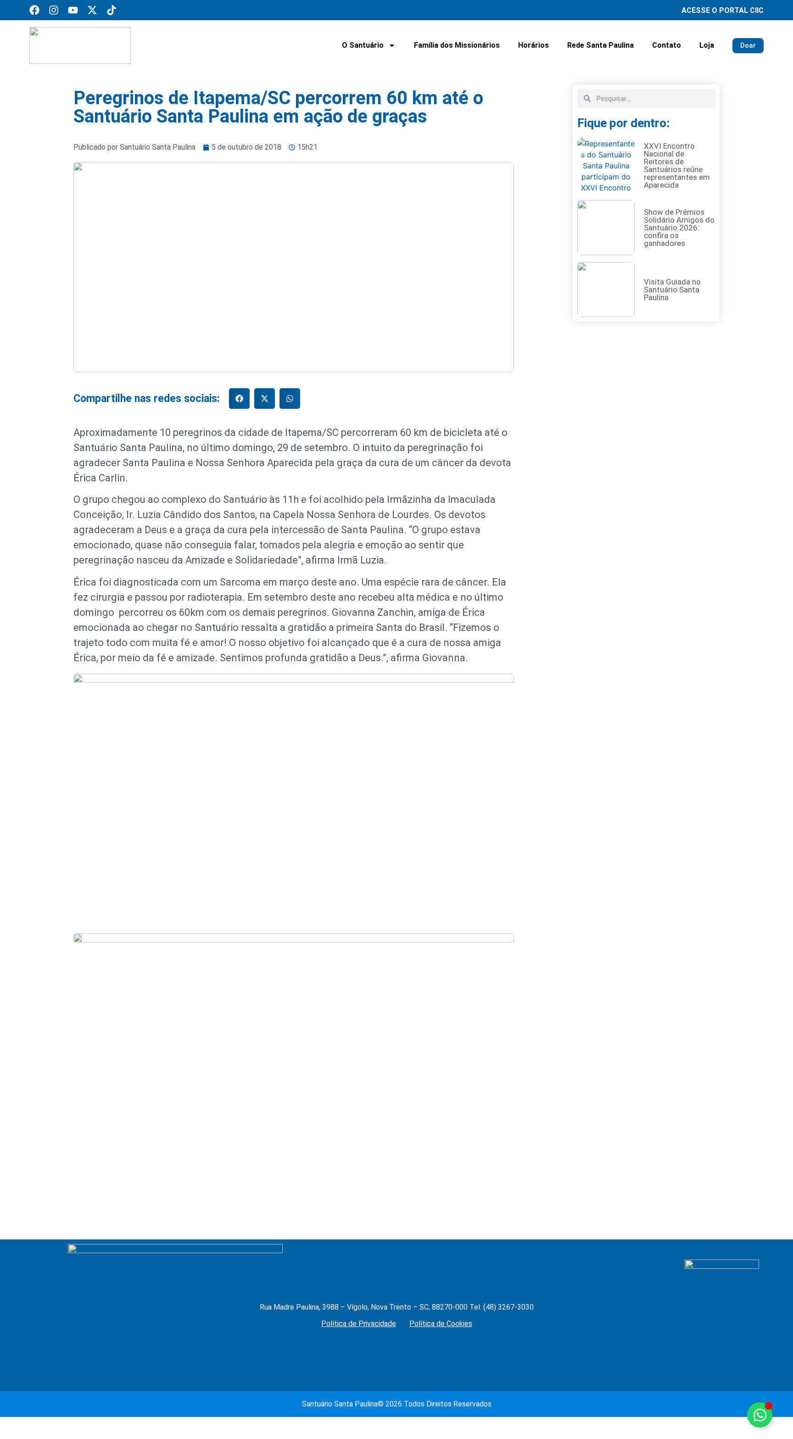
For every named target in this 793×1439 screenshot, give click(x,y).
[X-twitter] (92, 10)
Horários (533, 45)
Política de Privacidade (358, 1323)
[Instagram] (54, 10)
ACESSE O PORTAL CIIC (722, 10)
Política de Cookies (440, 1323)
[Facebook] (34, 10)
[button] (239, 398)
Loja (706, 45)
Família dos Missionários (457, 45)
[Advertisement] (646, 590)
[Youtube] (73, 10)
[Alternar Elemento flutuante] (759, 1415)
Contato (666, 45)
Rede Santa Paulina (600, 45)
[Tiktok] (111, 10)
